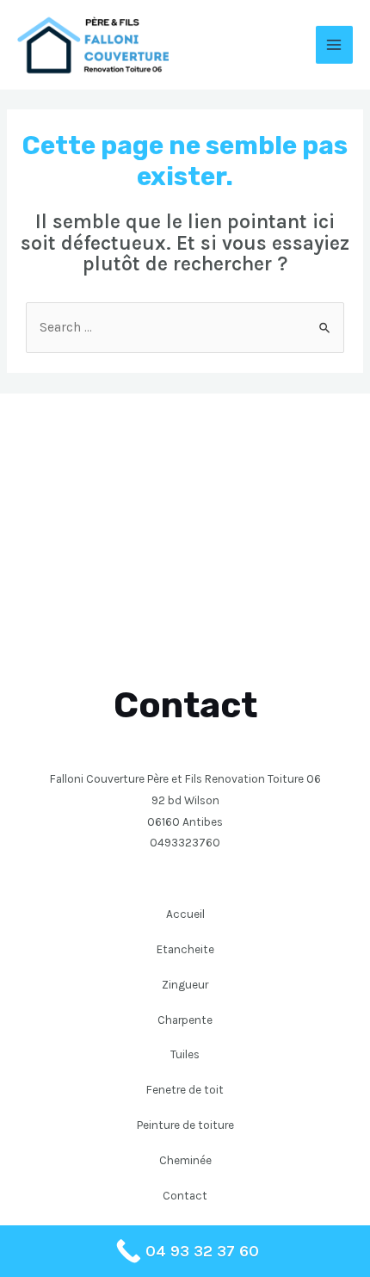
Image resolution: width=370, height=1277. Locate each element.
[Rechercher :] (185, 327)
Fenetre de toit (185, 1089)
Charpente (185, 1019)
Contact (185, 1195)
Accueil (185, 914)
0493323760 (185, 842)
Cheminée (185, 1160)
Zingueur (185, 984)
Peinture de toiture (185, 1124)
